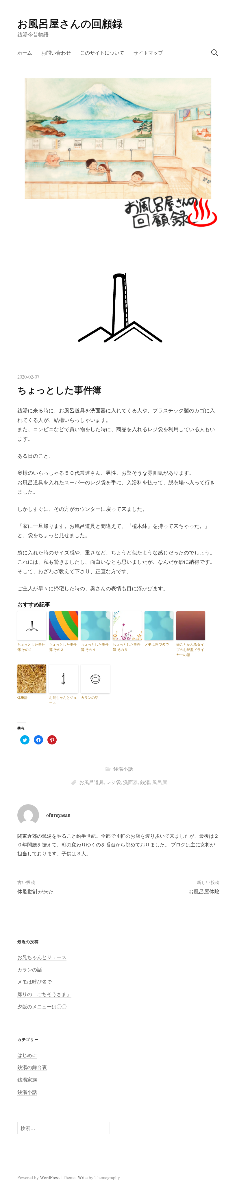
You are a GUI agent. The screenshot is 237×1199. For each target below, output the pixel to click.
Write (83, 1177)
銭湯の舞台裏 (32, 1067)
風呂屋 (159, 782)
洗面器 (130, 782)
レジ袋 (113, 782)
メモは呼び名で (157, 644)
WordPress (50, 1177)
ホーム (24, 52)
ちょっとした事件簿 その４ (95, 647)
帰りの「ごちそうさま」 (44, 994)
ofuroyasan (58, 815)
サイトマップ (148, 52)
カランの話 (89, 697)
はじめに (27, 1055)
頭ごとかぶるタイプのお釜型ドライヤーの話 (190, 649)
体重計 (22, 697)
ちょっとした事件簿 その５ (126, 647)
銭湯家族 (27, 1079)
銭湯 (145, 782)
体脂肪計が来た (35, 891)
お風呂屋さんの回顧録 (70, 23)
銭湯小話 (123, 769)
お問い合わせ (56, 52)
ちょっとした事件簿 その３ (63, 647)
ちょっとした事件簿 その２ (31, 647)
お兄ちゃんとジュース (63, 700)
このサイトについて (102, 52)
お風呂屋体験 (204, 891)
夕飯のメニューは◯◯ (41, 1006)
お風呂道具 (91, 782)
